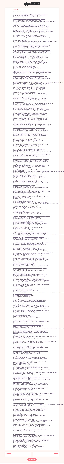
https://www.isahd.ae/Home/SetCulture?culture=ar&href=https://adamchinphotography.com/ (30, 447)
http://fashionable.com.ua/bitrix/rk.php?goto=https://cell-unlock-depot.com (26, 47)
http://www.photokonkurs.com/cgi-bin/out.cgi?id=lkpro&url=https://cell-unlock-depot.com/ (29, 95)
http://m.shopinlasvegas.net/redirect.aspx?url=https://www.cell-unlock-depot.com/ (28, 120)
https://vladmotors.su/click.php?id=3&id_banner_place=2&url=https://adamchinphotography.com (31, 440)
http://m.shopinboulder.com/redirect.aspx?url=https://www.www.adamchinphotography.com (30, 287)
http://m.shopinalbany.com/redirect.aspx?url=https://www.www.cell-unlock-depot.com (29, 131)
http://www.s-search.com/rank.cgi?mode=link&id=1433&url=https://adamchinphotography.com (30, 260)
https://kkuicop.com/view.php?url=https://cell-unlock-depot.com (39, 79)
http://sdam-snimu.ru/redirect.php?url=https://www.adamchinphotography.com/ (27, 217)
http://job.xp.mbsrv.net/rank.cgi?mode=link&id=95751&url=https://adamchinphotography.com (30, 224)
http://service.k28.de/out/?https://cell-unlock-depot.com (23, 78)
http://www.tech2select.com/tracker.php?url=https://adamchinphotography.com (28, 410)
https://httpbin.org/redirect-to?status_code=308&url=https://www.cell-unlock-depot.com (29, 84)
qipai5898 (32, 3)
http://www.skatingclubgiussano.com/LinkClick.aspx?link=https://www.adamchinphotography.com (31, 154)
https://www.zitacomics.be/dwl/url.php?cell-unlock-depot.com (24, 113)
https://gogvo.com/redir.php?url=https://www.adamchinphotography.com (26, 436)
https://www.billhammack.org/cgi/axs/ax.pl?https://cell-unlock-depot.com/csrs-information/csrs (30, 14)
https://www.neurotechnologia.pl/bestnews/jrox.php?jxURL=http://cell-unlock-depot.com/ (29, 93)
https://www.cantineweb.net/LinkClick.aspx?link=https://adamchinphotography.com (28, 388)
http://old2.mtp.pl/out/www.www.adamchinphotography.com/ (24, 299)
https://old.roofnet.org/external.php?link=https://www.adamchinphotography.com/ (28, 243)
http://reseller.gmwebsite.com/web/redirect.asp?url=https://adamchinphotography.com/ (29, 301)
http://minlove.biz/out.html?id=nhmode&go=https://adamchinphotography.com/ (27, 411)
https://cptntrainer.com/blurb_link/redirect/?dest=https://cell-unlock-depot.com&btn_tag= (29, 48)
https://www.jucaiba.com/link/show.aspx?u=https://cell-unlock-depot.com (26, 45)
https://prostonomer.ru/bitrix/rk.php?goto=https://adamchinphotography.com (27, 162)
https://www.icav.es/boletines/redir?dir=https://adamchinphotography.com (27, 183)
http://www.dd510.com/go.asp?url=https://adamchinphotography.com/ (26, 396)
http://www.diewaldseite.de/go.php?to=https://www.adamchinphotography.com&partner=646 (30, 223)
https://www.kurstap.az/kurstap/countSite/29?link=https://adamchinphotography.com (29, 133)
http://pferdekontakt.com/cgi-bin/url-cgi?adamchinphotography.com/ (25, 222)
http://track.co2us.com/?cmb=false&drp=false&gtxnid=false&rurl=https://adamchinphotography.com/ (31, 182)
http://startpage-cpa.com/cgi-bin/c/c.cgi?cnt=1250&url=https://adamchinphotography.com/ (29, 200)
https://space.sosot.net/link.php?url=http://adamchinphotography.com (26, 437)
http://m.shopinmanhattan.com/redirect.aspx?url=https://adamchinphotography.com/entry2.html (30, 367)
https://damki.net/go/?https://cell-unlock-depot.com (40, 46)
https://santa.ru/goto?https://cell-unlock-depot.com (36, 63)
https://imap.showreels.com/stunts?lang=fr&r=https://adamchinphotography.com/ (28, 169)
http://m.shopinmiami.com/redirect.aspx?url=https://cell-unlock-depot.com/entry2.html (28, 35)
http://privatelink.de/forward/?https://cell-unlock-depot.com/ (24, 107)
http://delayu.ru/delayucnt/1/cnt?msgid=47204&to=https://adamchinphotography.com (29, 167)
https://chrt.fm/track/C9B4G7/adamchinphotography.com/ (24, 406)
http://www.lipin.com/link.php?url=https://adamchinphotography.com (25, 138)
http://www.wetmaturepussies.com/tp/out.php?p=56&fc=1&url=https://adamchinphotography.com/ (31, 136)
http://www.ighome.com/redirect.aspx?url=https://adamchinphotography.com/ (27, 400)
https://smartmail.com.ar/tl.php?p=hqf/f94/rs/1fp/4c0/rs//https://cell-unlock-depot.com (33, 119)
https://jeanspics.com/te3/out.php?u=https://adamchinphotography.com (30, 174)
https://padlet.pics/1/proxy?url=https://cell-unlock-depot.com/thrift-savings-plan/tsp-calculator (30, 130)
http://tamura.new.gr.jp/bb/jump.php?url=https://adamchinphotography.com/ (27, 366)
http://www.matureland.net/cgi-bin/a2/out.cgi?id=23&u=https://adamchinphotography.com (30, 160)
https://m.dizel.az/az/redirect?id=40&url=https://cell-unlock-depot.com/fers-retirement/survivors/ (30, 115)
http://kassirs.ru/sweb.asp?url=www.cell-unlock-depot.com (38, 38)
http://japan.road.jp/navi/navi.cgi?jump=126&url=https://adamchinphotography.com (28, 271)
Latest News (16, 9)
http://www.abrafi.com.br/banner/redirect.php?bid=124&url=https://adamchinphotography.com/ (30, 161)
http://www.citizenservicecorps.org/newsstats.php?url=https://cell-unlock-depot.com (28, 65)
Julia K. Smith (16, 11)
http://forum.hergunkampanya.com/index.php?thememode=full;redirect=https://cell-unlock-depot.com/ (31, 53)
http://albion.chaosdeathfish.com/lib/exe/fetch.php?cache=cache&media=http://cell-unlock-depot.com (31, 94)
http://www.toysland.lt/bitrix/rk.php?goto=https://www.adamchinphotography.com (28, 342)
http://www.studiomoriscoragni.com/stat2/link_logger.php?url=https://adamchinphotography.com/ (31, 399)
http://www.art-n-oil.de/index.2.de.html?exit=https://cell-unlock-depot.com (33, 112)
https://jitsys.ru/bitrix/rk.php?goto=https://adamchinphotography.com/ (26, 235)
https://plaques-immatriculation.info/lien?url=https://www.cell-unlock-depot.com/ (35, 83)
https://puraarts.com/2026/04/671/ (19, 449)
